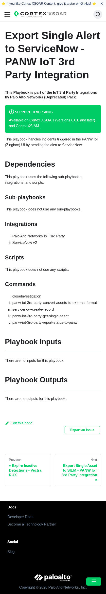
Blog (11, 551)
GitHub (85, 3)
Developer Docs (20, 517)
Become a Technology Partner (31, 524)
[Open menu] (93, 581)
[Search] (97, 14)
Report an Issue (82, 430)
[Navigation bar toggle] (7, 14)
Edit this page (21, 423)
